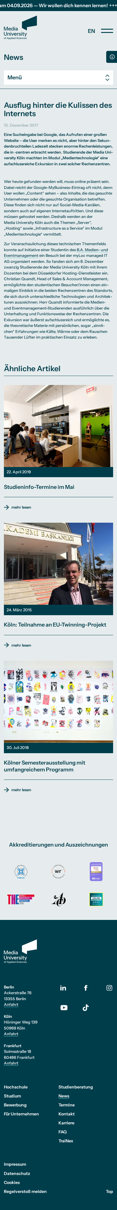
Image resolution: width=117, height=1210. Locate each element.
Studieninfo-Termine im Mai (39, 487)
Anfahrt (11, 1004)
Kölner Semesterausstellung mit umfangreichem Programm (44, 766)
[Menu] (107, 31)
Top (109, 1191)
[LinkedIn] (67, 988)
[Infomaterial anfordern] (111, 57)
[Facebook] (86, 988)
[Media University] (20, 28)
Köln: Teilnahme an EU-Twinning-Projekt (55, 624)
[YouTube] (67, 1007)
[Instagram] (109, 988)
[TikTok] (86, 1007)
